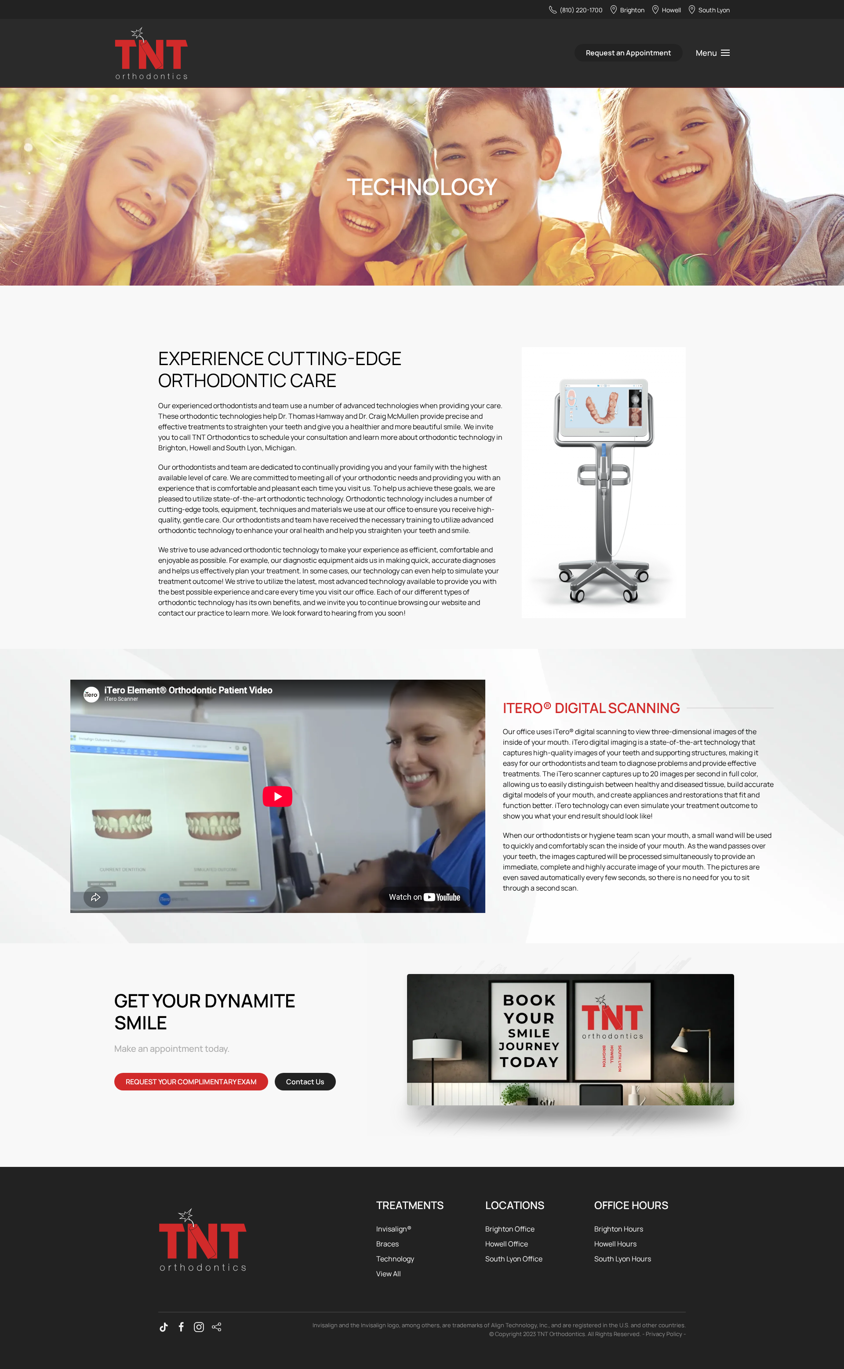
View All (388, 1273)
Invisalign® (393, 1229)
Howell (671, 10)
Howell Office (506, 1244)
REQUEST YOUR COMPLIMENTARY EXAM (191, 1082)
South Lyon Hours (622, 1259)
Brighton (632, 10)
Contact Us (305, 1082)
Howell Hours (615, 1244)
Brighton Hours (618, 1229)
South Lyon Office (513, 1259)
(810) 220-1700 (581, 10)
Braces (387, 1244)
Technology (395, 1259)
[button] (713, 52)
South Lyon (714, 10)
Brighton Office (510, 1229)
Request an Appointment (628, 53)
